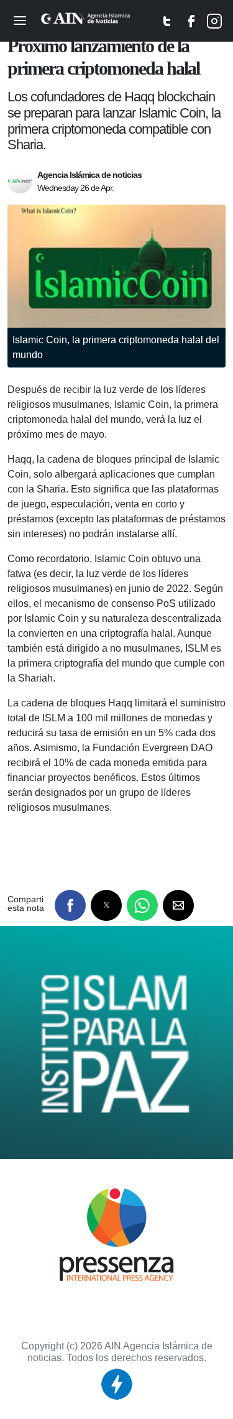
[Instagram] (214, 24)
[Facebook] (192, 24)
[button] (70, 905)
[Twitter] (167, 24)
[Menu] (20, 18)
